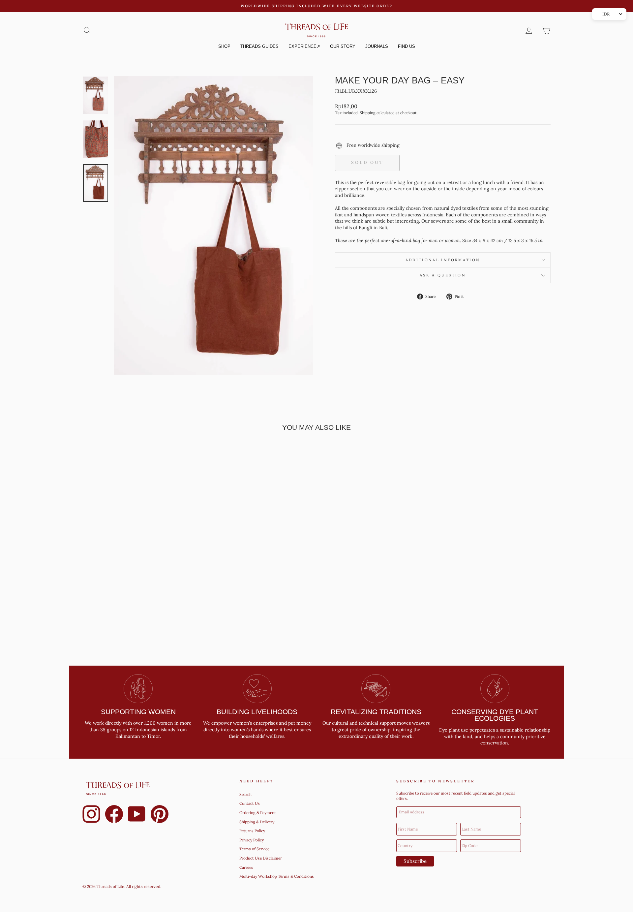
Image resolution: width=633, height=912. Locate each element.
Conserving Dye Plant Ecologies (494, 715)
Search (245, 794)
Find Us (406, 46)
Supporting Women (138, 711)
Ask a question (443, 275)
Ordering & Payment (257, 812)
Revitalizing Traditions (376, 711)
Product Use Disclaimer (260, 858)
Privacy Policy (251, 839)
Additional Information (443, 260)
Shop (224, 46)
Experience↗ (304, 46)
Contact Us (249, 803)
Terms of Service (254, 848)
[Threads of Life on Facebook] (114, 815)
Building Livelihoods (257, 711)
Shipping (368, 112)
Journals (376, 46)
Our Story (342, 46)
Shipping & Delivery (256, 821)
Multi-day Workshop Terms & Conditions (276, 876)
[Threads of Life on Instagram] (91, 815)
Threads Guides (259, 46)
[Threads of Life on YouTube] (137, 815)
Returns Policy (252, 830)
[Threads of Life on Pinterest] (159, 815)
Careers (246, 867)
